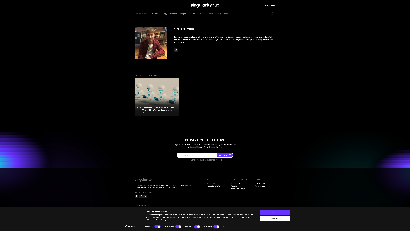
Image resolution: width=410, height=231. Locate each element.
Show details (228, 227)
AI (152, 14)
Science (202, 14)
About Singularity (213, 186)
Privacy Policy (260, 183)
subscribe (270, 5)
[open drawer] (137, 5)
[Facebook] (136, 196)
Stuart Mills (141, 113)
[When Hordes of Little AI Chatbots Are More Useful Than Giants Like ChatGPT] (157, 97)
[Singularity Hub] (205, 5)
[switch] (178, 226)
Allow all (275, 212)
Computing (184, 14)
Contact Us (235, 183)
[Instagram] (145, 196)
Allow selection (275, 218)
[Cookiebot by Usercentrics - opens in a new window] (131, 226)
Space (210, 14)
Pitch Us (234, 186)
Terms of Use (260, 186)
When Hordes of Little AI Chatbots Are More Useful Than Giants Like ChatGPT (156, 108)
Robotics (173, 14)
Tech (226, 14)
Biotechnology (161, 14)
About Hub (211, 183)
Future (193, 14)
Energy (218, 14)
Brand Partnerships (238, 189)
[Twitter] (141, 196)
